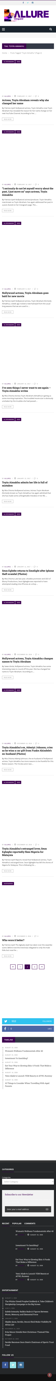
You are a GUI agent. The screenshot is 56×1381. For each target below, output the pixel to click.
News (18, 62)
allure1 (7, 96)
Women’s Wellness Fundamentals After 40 (20, 34)
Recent (5, 1223)
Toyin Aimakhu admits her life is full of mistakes (24, 484)
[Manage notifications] (49, 1375)
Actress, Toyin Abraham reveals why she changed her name (25, 101)
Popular (16, 1223)
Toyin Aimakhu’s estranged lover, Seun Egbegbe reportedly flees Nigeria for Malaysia (24, 852)
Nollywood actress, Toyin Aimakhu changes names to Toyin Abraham (27, 660)
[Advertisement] (28, 994)
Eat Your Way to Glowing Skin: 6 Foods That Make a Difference (33, 1260)
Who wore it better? (13, 940)
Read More (8, 119)
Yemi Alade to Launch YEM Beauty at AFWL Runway (32, 1274)
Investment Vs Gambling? (13, 36)
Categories (6, 1177)
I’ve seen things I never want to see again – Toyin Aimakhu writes (26, 389)
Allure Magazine (9, 62)
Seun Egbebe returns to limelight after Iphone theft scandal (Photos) (28, 572)
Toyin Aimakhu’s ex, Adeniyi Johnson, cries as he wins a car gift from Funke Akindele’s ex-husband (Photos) (27, 750)
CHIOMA (21, 1235)
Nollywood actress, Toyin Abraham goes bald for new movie (25, 294)
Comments (29, 1223)
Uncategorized (8, 883)
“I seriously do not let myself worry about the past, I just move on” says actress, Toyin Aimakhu (27, 191)
